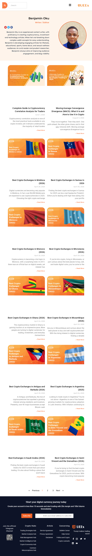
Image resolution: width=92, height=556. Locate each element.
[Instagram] (77, 539)
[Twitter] (81, 539)
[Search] (4, 5)
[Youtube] (77, 543)
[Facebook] (73, 539)
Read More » (79, 133)
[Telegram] (85, 539)
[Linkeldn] (73, 543)
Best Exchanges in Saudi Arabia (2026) (27, 458)
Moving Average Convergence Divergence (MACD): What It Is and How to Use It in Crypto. (68, 111)
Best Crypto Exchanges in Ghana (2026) (26, 318)
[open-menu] (70, 5)
